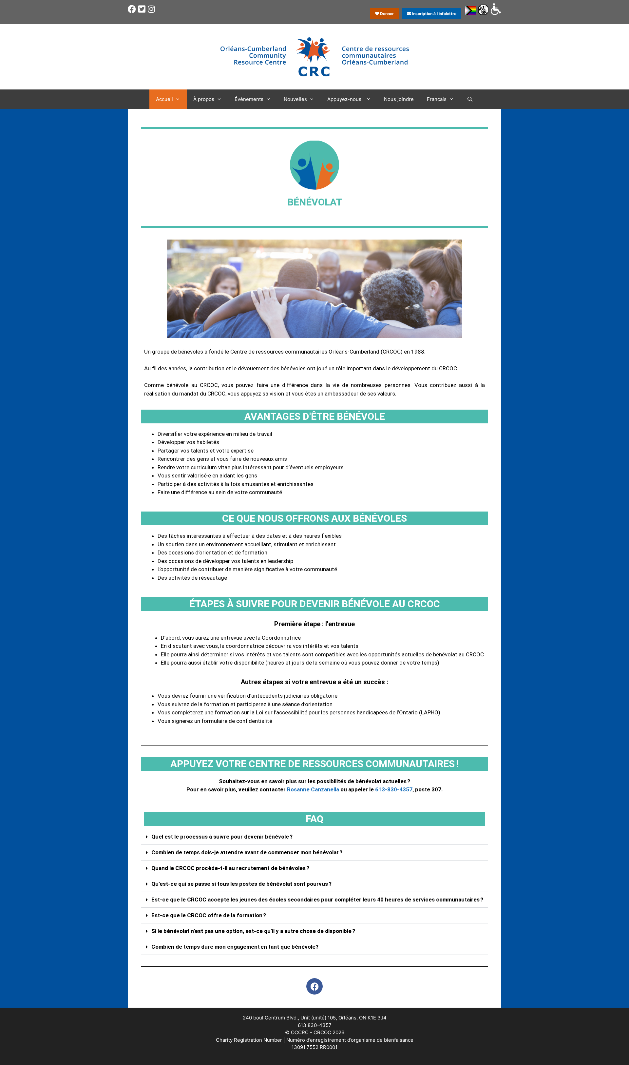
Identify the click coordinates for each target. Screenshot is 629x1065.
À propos (203, 99)
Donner (386, 13)
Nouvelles (295, 99)
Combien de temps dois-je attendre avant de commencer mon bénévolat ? (246, 852)
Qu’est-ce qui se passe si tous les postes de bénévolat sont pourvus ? (241, 884)
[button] (314, 837)
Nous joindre (399, 99)
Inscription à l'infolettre (433, 13)
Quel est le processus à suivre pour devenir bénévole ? (222, 836)
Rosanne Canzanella (313, 789)
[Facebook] (314, 986)
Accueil (164, 99)
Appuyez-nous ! (345, 99)
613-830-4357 (393, 789)
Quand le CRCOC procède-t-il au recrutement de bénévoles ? (230, 868)
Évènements (249, 99)
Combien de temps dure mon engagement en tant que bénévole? (234, 946)
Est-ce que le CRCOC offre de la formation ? (208, 915)
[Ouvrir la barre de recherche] (470, 99)
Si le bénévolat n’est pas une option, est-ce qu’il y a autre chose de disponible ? (253, 931)
